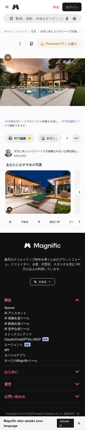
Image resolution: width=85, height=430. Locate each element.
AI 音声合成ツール (16, 328)
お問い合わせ (14, 396)
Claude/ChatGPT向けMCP (26, 339)
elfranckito (20, 155)
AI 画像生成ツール (16, 121)
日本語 (42, 281)
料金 (56, 7)
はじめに (11, 371)
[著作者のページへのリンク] (8, 153)
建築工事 (54, 221)
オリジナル (30, 58)
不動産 (25, 221)
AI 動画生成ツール (16, 323)
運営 (7, 383)
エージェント (17, 344)
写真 (33, 31)
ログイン (72, 7)
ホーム (8, 31)
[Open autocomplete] (10, 18)
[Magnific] (42, 246)
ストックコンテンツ (18, 334)
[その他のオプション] (19, 43)
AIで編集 (17, 139)
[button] (42, 281)
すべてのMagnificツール (20, 360)
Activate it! (64, 423)
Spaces (9, 307)
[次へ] (67, 138)
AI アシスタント (15, 313)
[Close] (78, 423)
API (6, 350)
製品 (7, 299)
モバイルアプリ (15, 355)
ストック (21, 31)
